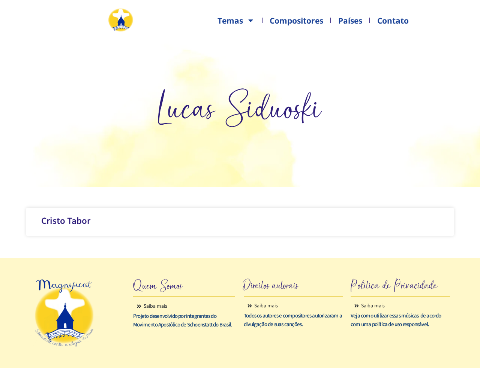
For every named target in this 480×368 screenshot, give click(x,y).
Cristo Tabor (65, 221)
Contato (393, 20)
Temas (230, 20)
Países (350, 20)
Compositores (296, 20)
